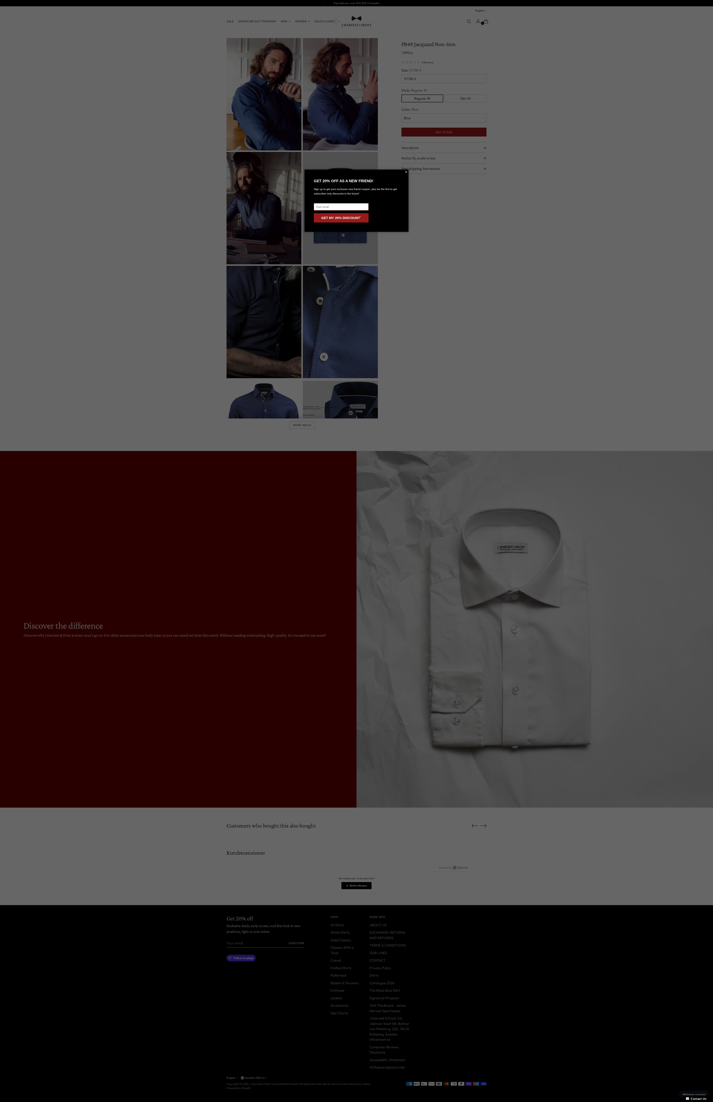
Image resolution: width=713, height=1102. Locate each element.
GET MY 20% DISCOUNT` (341, 218)
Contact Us (698, 1098)
